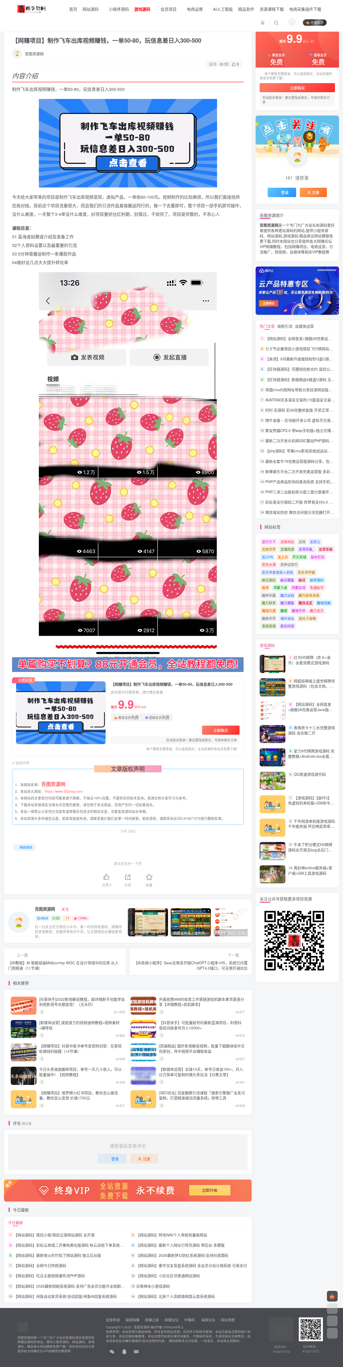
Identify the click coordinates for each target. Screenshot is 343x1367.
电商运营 (195, 9)
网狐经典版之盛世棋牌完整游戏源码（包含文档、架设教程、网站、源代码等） (311, 686)
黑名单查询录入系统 (277, 572)
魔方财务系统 (309, 595)
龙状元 (315, 541)
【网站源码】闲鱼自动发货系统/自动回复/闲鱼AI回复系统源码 (65, 1296)
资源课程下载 (272, 9)
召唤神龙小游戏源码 (153, 1286)
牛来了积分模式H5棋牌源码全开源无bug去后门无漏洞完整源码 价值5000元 (310, 850)
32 (58, 918)
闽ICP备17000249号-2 (167, 1327)
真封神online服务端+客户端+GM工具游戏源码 (310, 870)
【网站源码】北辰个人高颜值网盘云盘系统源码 (175, 1296)
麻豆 (302, 579)
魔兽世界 (269, 618)
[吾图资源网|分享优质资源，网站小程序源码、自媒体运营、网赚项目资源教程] (31, 8)
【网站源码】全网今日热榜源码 (40, 1265)
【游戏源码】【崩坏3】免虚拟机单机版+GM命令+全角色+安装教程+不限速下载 (310, 805)
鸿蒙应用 (298, 587)
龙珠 (302, 541)
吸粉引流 (284, 326)
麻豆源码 (269, 579)
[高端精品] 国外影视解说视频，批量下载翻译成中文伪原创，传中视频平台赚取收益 (202, 1048)
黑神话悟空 (289, 564)
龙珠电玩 (287, 541)
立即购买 (220, 730)
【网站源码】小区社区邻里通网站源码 (168, 1276)
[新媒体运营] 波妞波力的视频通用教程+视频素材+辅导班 (79, 1025)
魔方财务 (269, 602)
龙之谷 (283, 556)
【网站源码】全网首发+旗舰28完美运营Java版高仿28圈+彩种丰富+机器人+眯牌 (310, 712)
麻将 (265, 587)
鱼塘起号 (317, 587)
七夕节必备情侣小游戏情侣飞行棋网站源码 (301, 348)
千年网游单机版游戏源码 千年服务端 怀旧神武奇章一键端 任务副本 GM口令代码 (311, 826)
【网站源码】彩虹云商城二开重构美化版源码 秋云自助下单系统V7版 (71, 1245)
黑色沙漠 (269, 564)
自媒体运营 (304, 326)
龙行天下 (269, 541)
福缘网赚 (132, 1319)
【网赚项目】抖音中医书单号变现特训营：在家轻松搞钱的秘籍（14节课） (80, 1048)
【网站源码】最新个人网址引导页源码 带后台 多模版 (180, 1245)
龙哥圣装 (326, 549)
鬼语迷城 (269, 625)
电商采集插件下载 (305, 9)
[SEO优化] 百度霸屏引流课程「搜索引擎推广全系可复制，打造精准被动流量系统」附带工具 (202, 1095)
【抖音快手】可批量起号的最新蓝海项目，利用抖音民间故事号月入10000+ (200, 1025)
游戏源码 (267, 645)
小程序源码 (119, 9)
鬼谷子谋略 (307, 618)
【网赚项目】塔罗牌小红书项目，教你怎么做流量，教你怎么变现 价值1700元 (78, 1095)
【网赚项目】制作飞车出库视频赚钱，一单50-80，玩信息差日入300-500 (106, 40)
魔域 (283, 610)
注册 (146, 1158)
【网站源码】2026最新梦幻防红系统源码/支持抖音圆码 (182, 1255)
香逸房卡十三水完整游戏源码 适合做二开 (311, 730)
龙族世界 (269, 549)
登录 (115, 1158)
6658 (44, 918)
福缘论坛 (207, 1319)
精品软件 (246, 9)
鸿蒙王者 (280, 587)
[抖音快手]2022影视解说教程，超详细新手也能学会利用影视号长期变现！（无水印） (82, 1001)
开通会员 (317, 22)
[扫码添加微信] (332, 1321)
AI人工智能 (223, 9)
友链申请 (113, 1319)
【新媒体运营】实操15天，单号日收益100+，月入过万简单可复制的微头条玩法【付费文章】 (201, 1071)
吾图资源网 (34, 53)
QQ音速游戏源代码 (310, 774)
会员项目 (169, 9)
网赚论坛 (171, 1319)
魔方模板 (287, 602)
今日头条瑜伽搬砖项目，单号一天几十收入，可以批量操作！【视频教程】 (80, 1071)
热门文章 (267, 326)
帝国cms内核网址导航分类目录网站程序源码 (302, 389)
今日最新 (15, 1222)
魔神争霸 (269, 595)
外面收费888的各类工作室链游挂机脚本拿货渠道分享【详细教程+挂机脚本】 (201, 1001)
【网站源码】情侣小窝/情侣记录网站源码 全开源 (54, 1234)
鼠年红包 (318, 556)
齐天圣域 (299, 556)
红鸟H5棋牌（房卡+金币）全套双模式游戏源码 (309, 660)
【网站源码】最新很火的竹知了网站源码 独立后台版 (57, 1255)
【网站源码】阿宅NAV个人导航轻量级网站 (171, 1234)
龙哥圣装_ (306, 549)
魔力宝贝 (317, 610)
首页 (72, 9)
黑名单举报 (306, 572)
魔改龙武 (305, 602)
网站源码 (91, 9)
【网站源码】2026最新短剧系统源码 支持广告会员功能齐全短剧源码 (71, 1286)
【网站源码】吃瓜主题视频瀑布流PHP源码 (49, 1276)
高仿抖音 (287, 625)
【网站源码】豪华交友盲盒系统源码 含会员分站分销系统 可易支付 (191, 1265)
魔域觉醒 (324, 602)
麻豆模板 (287, 579)
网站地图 (228, 1319)
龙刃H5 (267, 556)
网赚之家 (152, 1319)
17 (67, 918)
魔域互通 (269, 610)
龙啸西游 (287, 549)
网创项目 (26, 847)
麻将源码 (317, 579)
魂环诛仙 (287, 618)
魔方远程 (287, 595)
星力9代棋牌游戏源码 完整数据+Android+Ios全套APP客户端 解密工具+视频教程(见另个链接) (311, 758)
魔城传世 (298, 610)
